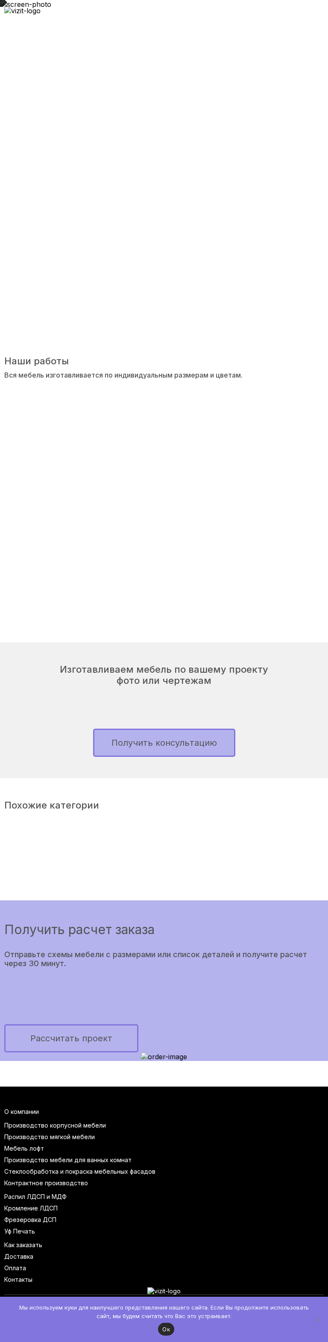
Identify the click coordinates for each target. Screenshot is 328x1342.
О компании (21, 1111)
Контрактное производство (46, 1183)
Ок (166, 1329)
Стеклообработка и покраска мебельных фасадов (79, 1171)
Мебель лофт (24, 1148)
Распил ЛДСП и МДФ (35, 1196)
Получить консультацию (164, 743)
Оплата (15, 1268)
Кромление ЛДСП (31, 1208)
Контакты (18, 1279)
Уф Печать (19, 1231)
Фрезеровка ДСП (30, 1219)
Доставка (18, 1256)
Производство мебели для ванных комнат (68, 1159)
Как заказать (23, 1244)
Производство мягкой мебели (49, 1136)
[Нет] (317, 1319)
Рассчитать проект (71, 1038)
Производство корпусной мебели (55, 1125)
